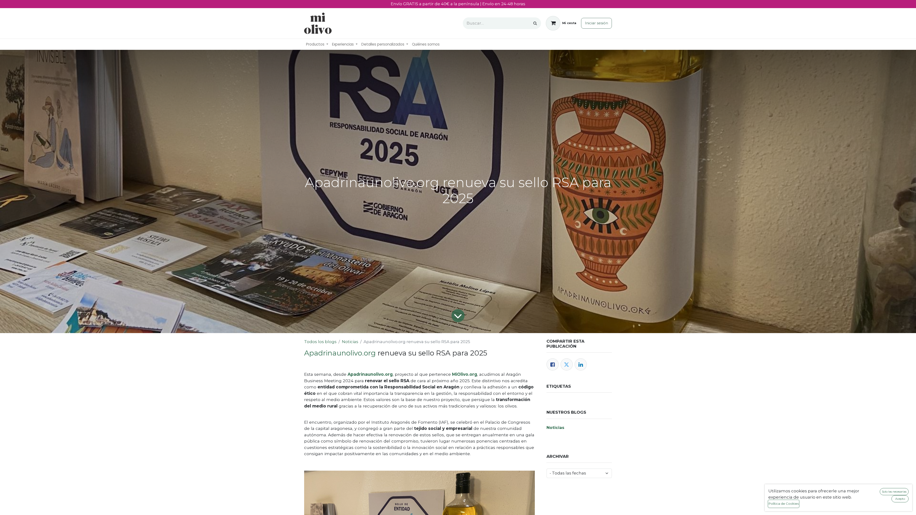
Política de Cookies (784, 503)
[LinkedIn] (581, 364)
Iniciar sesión (596, 23)
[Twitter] (567, 364)
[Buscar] (535, 23)
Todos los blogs (320, 341)
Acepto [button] (900, 498)
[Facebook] (552, 364)
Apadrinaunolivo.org (340, 353)
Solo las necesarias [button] (894, 491)
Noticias (350, 341)
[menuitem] (317, 44)
